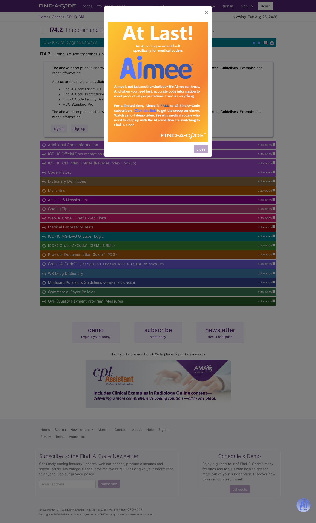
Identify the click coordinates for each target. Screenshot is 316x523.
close (201, 149)
